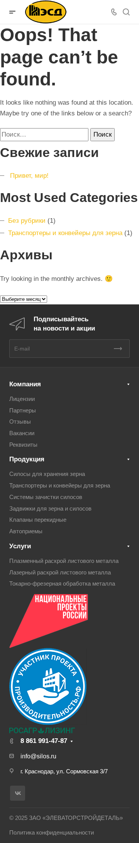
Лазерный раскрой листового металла (60, 572)
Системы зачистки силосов (45, 497)
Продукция (26, 459)
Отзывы (20, 422)
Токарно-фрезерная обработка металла (62, 584)
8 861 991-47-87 (43, 741)
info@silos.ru (38, 756)
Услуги (20, 546)
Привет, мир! (29, 175)
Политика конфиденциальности (51, 833)
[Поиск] (126, 12)
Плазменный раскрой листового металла (64, 561)
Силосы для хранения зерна (47, 474)
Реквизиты (23, 445)
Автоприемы (25, 531)
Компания (25, 384)
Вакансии (21, 433)
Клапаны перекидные (37, 520)
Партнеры (22, 410)
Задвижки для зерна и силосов (50, 509)
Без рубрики (27, 220)
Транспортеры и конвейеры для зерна (65, 233)
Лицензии (22, 399)
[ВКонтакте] (17, 793)
